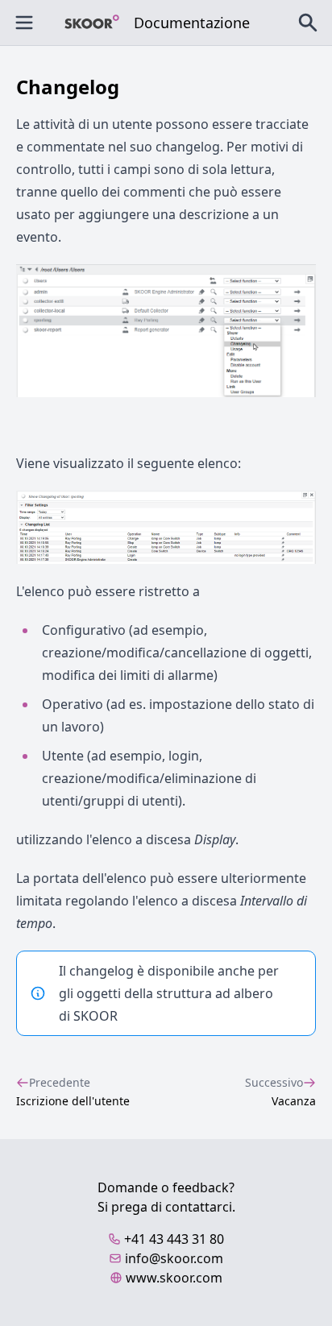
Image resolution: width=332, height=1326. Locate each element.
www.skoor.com (174, 1278)
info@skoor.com (174, 1258)
